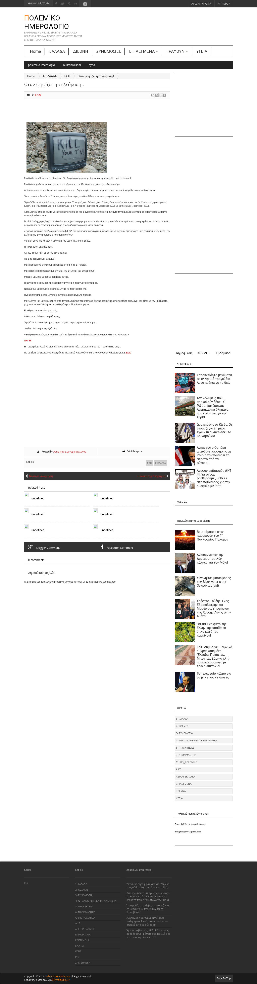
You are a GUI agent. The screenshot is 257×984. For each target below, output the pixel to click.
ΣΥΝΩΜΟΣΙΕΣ (108, 51)
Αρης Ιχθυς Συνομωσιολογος (69, 451)
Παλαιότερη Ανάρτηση (151, 476)
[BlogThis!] (157, 95)
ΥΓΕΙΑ (201, 51)
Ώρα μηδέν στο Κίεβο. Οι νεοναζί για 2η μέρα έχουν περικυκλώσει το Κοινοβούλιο (214, 430)
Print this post (135, 451)
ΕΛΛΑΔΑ (57, 51)
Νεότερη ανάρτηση (41, 476)
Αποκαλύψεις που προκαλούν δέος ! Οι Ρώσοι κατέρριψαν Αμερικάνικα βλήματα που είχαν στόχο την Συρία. (212, 407)
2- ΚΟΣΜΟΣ (182, 726)
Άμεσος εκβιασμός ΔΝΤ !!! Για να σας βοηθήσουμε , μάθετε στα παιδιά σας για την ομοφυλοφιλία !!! (214, 478)
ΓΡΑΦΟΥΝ (175, 51)
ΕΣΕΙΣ (78, 951)
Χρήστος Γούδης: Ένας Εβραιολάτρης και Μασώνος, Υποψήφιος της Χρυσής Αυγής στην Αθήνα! (214, 608)
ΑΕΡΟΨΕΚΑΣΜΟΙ (185, 776)
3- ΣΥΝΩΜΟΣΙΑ (184, 733)
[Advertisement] (97, 112)
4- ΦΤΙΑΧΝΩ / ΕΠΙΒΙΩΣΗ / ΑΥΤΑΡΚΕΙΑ (196, 740)
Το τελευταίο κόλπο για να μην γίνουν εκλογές (214, 675)
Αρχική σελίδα (201, 3)
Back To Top (224, 978)
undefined (38, 498)
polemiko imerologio (41, 65)
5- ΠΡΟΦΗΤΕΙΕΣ (185, 747)
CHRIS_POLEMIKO (186, 762)
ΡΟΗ (67, 76)
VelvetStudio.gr (60, 980)
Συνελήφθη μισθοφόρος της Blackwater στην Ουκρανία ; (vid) (214, 581)
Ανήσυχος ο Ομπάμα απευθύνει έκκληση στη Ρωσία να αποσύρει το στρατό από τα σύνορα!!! (214, 455)
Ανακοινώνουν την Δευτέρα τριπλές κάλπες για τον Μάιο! (212, 558)
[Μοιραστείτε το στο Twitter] (160, 95)
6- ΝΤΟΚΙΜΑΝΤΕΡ (186, 755)
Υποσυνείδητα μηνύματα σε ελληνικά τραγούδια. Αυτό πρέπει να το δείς (214, 379)
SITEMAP (224, 3)
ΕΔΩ (128, 352)
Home (35, 51)
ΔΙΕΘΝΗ (80, 51)
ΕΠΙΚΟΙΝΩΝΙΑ (83, 934)
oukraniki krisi (72, 65)
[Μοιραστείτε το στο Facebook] (164, 95)
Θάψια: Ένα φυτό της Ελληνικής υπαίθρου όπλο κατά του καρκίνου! (212, 629)
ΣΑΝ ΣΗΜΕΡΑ (82, 962)
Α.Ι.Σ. (178, 769)
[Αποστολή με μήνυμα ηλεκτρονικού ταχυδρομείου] (153, 95)
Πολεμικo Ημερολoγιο (46, 22)
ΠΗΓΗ (27, 340)
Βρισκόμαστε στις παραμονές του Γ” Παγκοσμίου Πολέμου (212, 535)
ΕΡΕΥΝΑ (181, 791)
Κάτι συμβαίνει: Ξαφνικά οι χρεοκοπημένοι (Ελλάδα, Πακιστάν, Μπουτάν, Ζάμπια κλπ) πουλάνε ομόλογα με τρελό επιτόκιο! (214, 656)
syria (92, 65)
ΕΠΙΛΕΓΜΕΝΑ (142, 51)
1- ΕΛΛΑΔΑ (50, 76)
